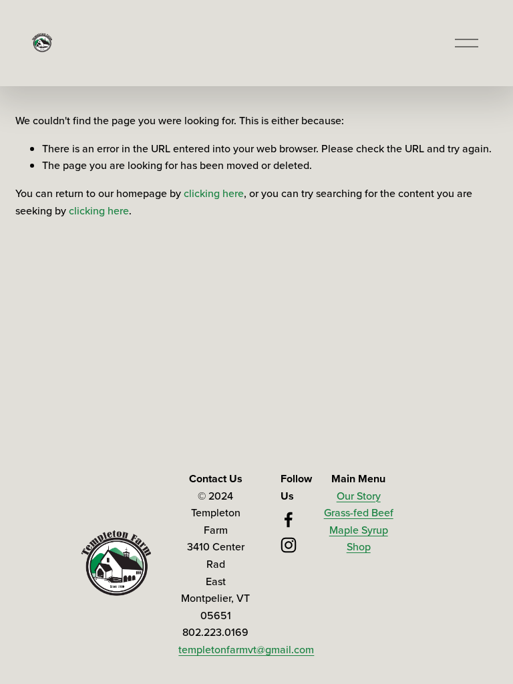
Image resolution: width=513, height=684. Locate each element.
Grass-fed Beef (358, 512)
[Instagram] (289, 545)
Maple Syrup (358, 529)
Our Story (359, 495)
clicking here (214, 193)
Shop (359, 546)
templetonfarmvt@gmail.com (246, 649)
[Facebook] (289, 520)
